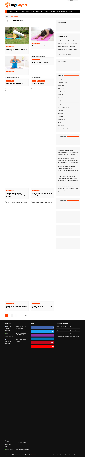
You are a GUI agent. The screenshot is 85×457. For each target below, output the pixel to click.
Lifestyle (23, 11)
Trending (60, 125)
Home (59, 97)
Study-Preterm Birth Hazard (64, 54)
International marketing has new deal (66, 166)
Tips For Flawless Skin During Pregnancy (67, 43)
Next (26, 315)
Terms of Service (68, 454)
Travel (58, 11)
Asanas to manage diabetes (40, 46)
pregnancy (60, 113)
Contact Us (61, 454)
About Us (55, 454)
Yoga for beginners (38, 83)
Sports (70, 11)
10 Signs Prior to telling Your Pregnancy (67, 40)
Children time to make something (65, 186)
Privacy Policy (77, 454)
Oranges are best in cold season (65, 150)
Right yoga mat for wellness (40, 62)
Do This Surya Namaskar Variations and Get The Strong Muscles (15, 194)
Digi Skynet (64, 36)
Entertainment (64, 11)
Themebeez (33, 454)
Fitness (37, 11)
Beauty (17, 11)
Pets (59, 110)
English (71, 0)
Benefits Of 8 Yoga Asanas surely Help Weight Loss (42, 194)
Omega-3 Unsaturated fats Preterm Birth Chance (67, 336)
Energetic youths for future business (66, 176)
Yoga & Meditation (10, 46)
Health (32, 11)
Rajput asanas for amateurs (14, 83)
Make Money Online (62, 107)
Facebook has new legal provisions (66, 158)
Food (27, 11)
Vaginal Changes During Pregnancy (66, 46)
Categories (10, 11)
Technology (52, 11)
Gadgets (46, 11)
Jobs (41, 11)
